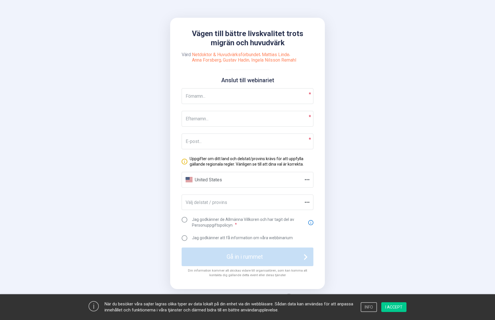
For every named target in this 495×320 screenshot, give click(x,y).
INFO (369, 307)
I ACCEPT (393, 307)
